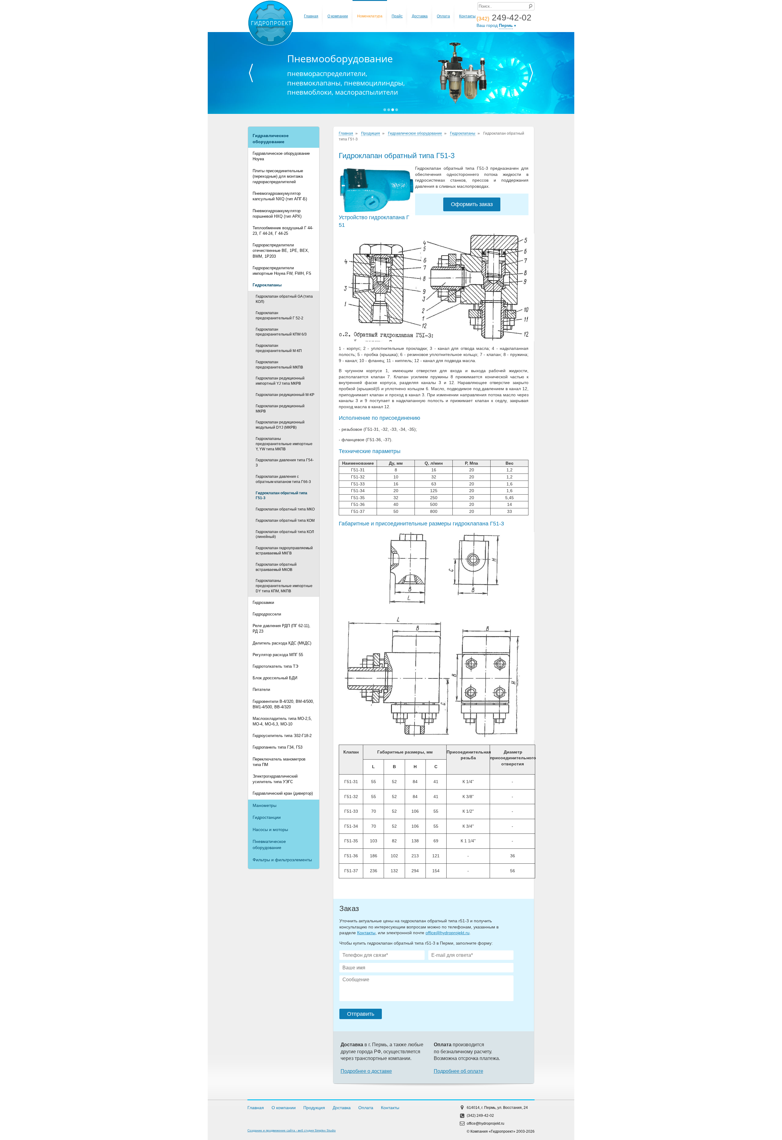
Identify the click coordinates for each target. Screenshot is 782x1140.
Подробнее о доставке (366, 1071)
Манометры (264, 805)
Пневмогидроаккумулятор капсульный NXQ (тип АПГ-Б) (280, 196)
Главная (311, 16)
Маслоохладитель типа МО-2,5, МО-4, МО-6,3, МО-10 (282, 721)
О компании (337, 16)
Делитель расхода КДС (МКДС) (282, 643)
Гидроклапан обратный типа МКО (285, 509)
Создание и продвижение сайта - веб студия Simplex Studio (291, 1130)
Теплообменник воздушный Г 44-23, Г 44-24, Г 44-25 (283, 231)
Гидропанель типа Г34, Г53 (277, 747)
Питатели (261, 689)
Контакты (467, 16)
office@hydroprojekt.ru (448, 932)
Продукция (370, 133)
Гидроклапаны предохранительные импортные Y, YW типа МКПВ (284, 444)
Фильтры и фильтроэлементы (282, 859)
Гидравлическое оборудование (271, 138)
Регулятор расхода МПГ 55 (278, 654)
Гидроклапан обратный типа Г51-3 (281, 495)
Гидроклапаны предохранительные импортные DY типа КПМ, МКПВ (284, 586)
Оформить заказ (472, 204)
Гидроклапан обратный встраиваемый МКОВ (276, 567)
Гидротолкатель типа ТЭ (275, 666)
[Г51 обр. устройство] (433, 287)
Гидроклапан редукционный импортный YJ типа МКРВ (280, 381)
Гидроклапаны (267, 285)
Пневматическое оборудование (269, 844)
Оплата (443, 16)
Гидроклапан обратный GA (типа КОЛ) (284, 299)
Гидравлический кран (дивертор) (283, 793)
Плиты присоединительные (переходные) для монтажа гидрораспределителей (278, 176)
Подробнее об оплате (458, 1071)
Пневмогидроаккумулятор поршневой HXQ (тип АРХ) (277, 214)
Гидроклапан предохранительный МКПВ (279, 364)
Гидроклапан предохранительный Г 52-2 (279, 315)
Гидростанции (267, 817)
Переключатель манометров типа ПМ (279, 762)
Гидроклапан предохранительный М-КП (279, 348)
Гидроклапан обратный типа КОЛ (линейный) (285, 534)
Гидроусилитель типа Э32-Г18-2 (282, 735)
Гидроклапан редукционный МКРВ (280, 408)
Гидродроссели (267, 614)
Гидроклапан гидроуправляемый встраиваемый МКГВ (284, 550)
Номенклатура (369, 16)
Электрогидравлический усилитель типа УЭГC (275, 779)
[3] (433, 636)
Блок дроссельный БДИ (275, 678)
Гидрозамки (263, 602)
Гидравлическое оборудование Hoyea (281, 156)
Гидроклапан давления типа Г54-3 (285, 462)
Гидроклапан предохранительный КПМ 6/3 (281, 332)
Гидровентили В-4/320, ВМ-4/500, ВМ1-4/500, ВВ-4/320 (283, 704)
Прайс (397, 16)
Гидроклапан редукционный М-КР (285, 395)
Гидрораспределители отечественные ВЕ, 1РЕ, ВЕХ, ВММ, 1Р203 (281, 250)
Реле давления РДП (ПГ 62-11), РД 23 (281, 628)
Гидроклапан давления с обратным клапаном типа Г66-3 (283, 479)
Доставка (420, 16)
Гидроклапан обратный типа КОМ (285, 520)
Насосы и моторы (270, 829)
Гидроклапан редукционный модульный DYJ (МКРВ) (280, 425)
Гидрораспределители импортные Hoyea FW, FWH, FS (282, 271)
